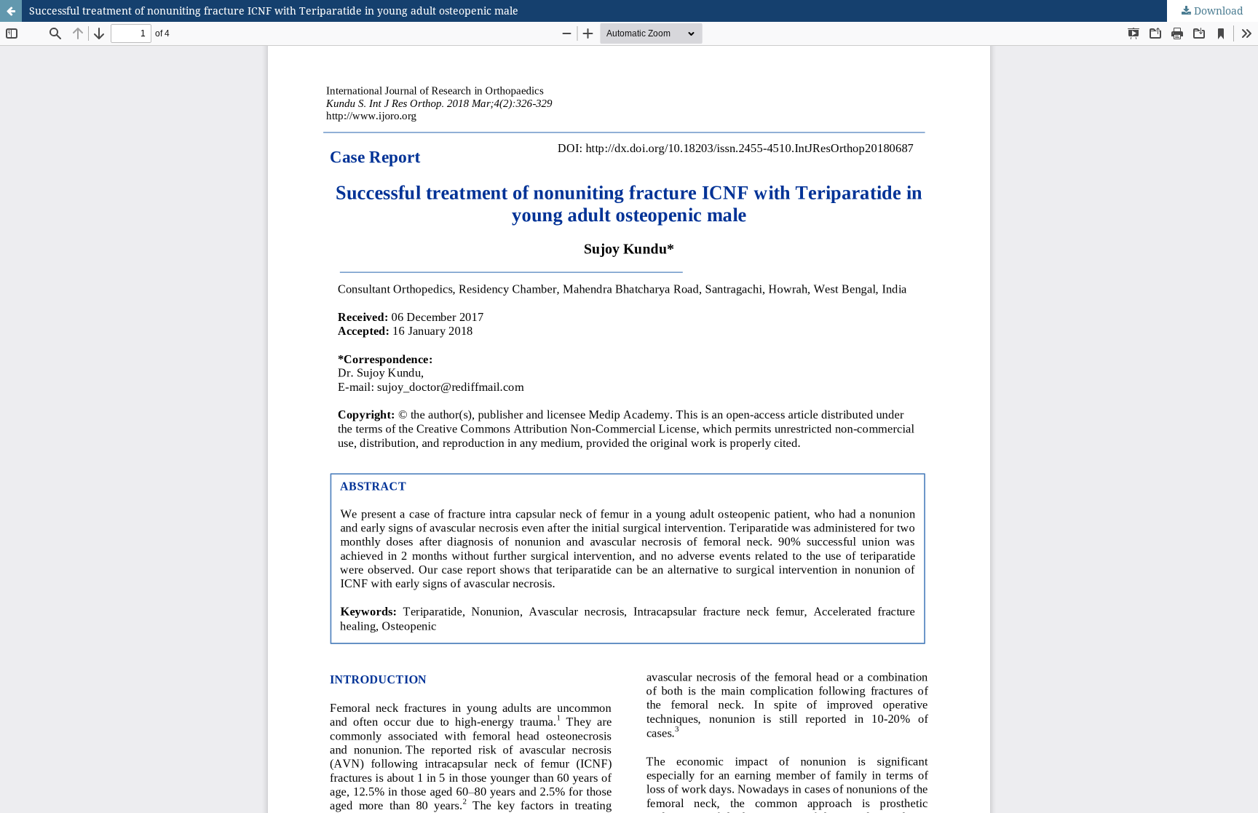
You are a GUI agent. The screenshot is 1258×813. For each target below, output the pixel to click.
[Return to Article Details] (11, 11)
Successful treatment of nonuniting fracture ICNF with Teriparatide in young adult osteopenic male (273, 10)
